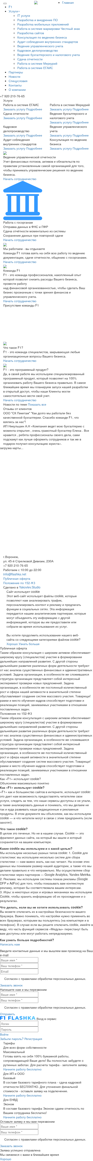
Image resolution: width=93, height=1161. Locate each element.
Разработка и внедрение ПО (37, 20)
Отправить (7, 1014)
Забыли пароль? (12, 1038)
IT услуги (23, 15)
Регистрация (33, 1038)
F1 (10, 7)
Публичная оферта (16, 578)
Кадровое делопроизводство (37, 50)
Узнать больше (29, 644)
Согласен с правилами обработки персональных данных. (45, 978)
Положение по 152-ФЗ (19, 583)
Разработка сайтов (30, 33)
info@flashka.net (14, 574)
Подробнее (34, 109)
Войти (4, 1034)
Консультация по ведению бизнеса (42, 37)
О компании (17, 89)
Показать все (37, 404)
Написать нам (10, 944)
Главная (68, 2)
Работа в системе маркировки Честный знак (48, 28)
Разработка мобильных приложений (43, 24)
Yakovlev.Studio (29, 587)
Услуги (13, 11)
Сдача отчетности (30, 59)
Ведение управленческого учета (40, 46)
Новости (14, 76)
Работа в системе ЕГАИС (35, 68)
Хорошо (12, 644)
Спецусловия (18, 81)
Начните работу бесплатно (22, 1069)
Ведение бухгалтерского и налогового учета (48, 54)
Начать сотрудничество (19, 179)
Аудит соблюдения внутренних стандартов (47, 41)
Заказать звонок (11, 985)
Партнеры (16, 72)
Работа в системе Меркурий (37, 63)
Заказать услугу (14, 109)
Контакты (15, 85)
